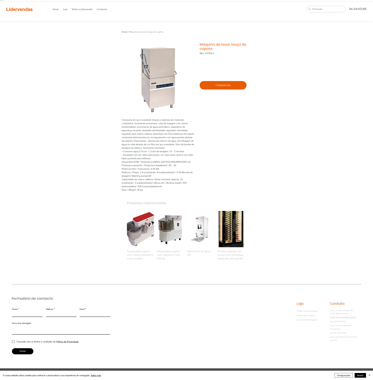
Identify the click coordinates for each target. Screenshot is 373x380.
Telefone (49, 309)
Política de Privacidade (307, 311)
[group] (186, 239)
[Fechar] (369, 375)
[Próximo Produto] (249, 229)
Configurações (343, 375)
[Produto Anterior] (122, 229)
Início (124, 32)
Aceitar (360, 375)
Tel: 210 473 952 (338, 321)
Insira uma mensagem (21, 323)
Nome (14, 309)
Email (82, 309)
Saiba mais (96, 375)
